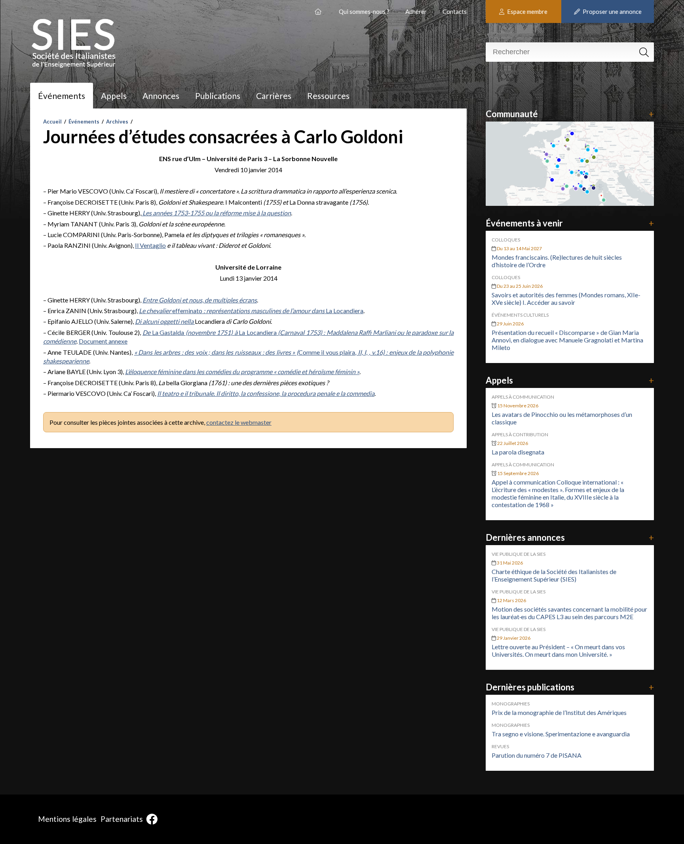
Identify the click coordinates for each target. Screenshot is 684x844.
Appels (114, 96)
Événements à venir (570, 223)
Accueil (52, 121)
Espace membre (526, 11)
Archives (117, 121)
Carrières (273, 96)
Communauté (570, 113)
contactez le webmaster (239, 422)
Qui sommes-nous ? (364, 11)
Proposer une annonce (611, 11)
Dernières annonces (570, 537)
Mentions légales (67, 818)
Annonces (160, 96)
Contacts (455, 11)
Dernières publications (570, 687)
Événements (61, 96)
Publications (217, 96)
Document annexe (103, 341)
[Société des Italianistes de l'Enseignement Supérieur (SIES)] (319, 8)
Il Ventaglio (150, 245)
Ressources (328, 96)
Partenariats (122, 818)
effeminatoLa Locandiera (251, 310)
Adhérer (416, 11)
